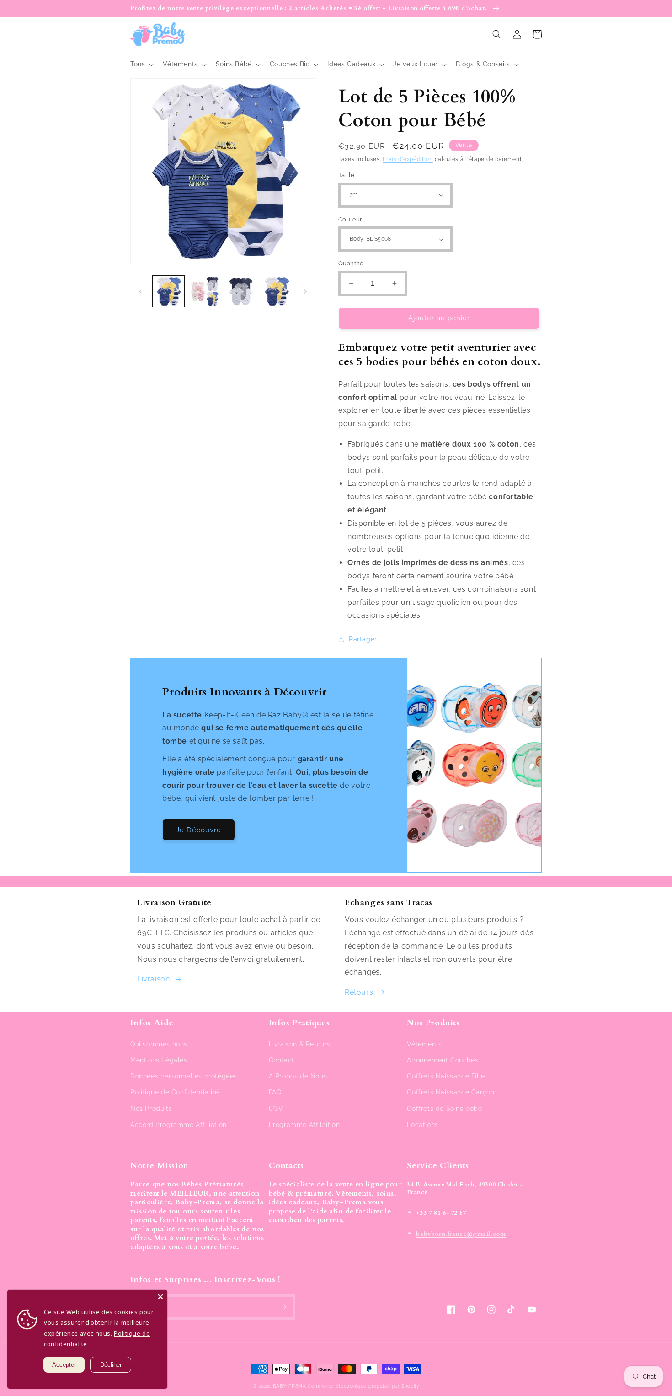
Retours (359, 992)
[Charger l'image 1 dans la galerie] (168, 291)
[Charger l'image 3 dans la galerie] (240, 291)
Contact (281, 1060)
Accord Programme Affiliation (178, 1124)
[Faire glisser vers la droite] (305, 291)
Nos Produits (151, 1108)
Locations (422, 1124)
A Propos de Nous (298, 1076)
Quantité (350, 263)
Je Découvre (198, 830)
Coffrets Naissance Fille (446, 1076)
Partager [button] (363, 639)
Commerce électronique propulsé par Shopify (363, 1386)
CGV (276, 1108)
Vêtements (424, 1044)
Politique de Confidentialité (174, 1092)
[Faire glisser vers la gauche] (140, 291)
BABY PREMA (289, 1386)
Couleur (350, 219)
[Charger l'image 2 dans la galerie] (204, 291)
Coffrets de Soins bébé (444, 1108)
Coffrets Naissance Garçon (450, 1092)
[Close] (160, 1296)
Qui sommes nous (158, 1044)
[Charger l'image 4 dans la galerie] (276, 291)
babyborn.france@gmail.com (461, 1234)
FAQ (275, 1092)
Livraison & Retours (300, 1044)
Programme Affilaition (304, 1124)
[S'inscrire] (282, 1307)
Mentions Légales (158, 1060)
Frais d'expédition (408, 159)
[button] (141, 64)
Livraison (153, 979)
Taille (346, 175)
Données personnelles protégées (183, 1076)
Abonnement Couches (442, 1060)
